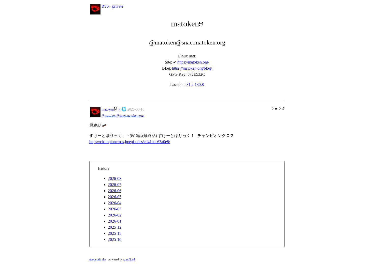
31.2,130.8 (195, 84)
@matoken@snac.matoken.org (123, 115)
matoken (108, 109)
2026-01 (114, 221)
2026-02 (114, 215)
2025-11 (114, 233)
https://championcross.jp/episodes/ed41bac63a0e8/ (129, 141)
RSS (105, 6)
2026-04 (114, 203)
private (117, 6)
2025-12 (114, 227)
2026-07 (114, 184)
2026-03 (114, 209)
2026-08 (114, 178)
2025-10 (114, 239)
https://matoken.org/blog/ (192, 68)
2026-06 (114, 191)
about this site (97, 259)
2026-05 (114, 197)
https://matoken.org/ (193, 62)
